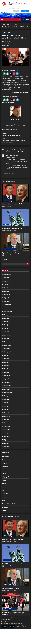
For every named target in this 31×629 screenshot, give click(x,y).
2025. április (5, 328)
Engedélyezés (25, 11)
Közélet (4, 480)
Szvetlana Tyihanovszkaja (11, 129)
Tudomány (5, 507)
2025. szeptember (7, 311)
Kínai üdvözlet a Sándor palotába (12, 204)
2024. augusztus (6, 355)
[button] (2, 19)
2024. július (5, 358)
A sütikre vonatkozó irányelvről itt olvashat (11, 623)
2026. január (5, 298)
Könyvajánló (5, 477)
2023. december (6, 382)
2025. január (5, 338)
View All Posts (21, 125)
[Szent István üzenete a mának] (15, 218)
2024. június (5, 362)
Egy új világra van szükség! (10, 253)
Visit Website (9, 125)
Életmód (4, 463)
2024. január (5, 379)
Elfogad (4, 626)
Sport (3, 500)
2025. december (6, 301)
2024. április (5, 369)
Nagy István (6, 206)
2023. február (6, 416)
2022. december (6, 423)
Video (27, 19)
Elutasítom (11, 626)
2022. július (5, 440)
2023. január (5, 419)
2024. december (6, 342)
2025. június (5, 321)
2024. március (6, 372)
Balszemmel (5, 456)
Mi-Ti (9, 32)
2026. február (6, 294)
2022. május (5, 446)
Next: (13, 140)
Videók (4, 510)
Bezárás (16, 11)
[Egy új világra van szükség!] (15, 242)
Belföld (5, 224)
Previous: (11, 134)
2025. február (6, 335)
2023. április (5, 409)
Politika (9, 200)
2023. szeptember (7, 392)
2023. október (6, 389)
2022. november (6, 426)
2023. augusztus (6, 396)
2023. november (6, 386)
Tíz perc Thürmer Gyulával (9, 504)
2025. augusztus (6, 315)
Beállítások (19, 626)
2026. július (5, 277)
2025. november (6, 304)
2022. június (5, 443)
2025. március (6, 332)
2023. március (6, 413)
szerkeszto (7, 41)
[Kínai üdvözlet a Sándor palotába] (15, 193)
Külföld (4, 32)
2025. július (5, 318)
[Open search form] (19, 19)
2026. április (5, 288)
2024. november (6, 345)
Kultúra (4, 487)
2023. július (5, 399)
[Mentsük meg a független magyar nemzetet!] (15, 602)
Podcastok (5, 493)
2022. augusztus (6, 436)
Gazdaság (5, 466)
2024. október (6, 348)
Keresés (4, 260)
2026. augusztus (6, 274)
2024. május (5, 365)
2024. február (6, 375)
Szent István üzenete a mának (12, 228)
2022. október (6, 429)
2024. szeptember (7, 352)
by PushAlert (4, 12)
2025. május (5, 325)
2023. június (5, 402)
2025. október (6, 308)
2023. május (5, 406)
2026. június (5, 281)
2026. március (6, 291)
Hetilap (4, 470)
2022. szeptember (7, 433)
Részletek (3, 621)
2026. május (5, 284)
